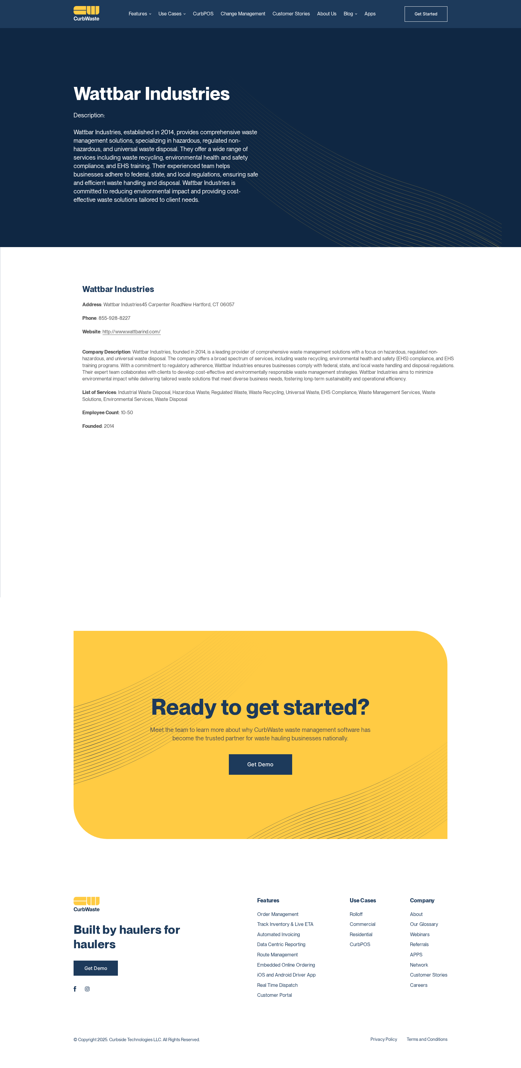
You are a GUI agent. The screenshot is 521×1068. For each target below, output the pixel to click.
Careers (419, 985)
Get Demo (260, 764)
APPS (416, 955)
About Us (326, 14)
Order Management (277, 914)
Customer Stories (291, 14)
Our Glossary (424, 924)
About (416, 914)
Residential (361, 934)
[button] (140, 14)
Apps (370, 14)
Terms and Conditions (427, 1039)
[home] (86, 14)
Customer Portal (274, 995)
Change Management (243, 14)
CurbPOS (203, 14)
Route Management (277, 955)
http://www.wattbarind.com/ (132, 332)
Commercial (362, 924)
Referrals (419, 944)
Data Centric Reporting (281, 944)
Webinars (420, 934)
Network (419, 965)
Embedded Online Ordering (286, 965)
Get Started (426, 13)
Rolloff (356, 914)
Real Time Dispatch (277, 985)
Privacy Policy (384, 1039)
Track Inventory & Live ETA (285, 924)
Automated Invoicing (278, 934)
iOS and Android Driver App (286, 975)
